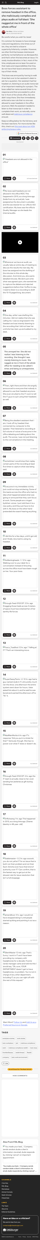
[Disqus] (20, 1109)
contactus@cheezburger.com (13, 1225)
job (17, 1043)
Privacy (24, 1236)
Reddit (29, 1052)
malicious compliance (23, 114)
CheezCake (5, 1198)
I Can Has (5, 1183)
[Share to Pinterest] (32, 138)
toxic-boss (33, 1048)
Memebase (5, 1189)
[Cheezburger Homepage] (20, 1230)
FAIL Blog (20, 2)
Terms (19, 1236)
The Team (5, 1206)
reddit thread (20, 1052)
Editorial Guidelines (8, 1212)
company (6, 1057)
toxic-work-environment (19, 1057)
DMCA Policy (35, 1236)
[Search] (6, 2)
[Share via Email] (36, 138)
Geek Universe (6, 1195)
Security (29, 1236)
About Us (5, 1209)
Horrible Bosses (8, 1052)
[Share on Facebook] (23, 138)
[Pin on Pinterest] (14, 178)
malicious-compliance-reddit (18, 1048)
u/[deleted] (34, 227)
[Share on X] (28, 138)
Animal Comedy (7, 1192)
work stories (21, 1038)
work (4, 1048)
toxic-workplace (8, 1043)
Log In (36, 2)
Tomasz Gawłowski (32, 178)
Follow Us (18, 1022)
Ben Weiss (9, 31)
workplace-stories (8, 1038)
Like (6, 1063)
